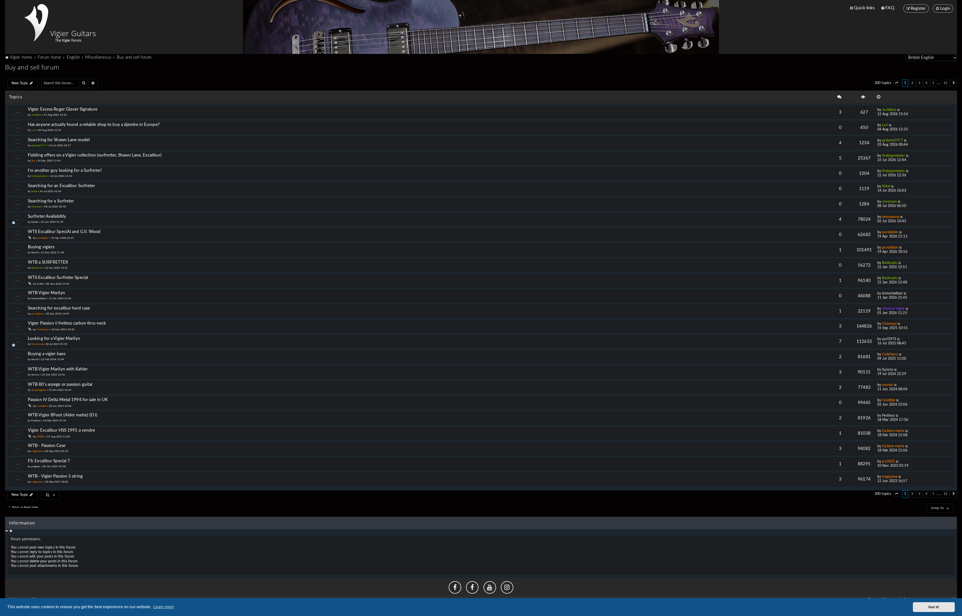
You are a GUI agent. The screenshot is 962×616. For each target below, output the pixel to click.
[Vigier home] (36, 22)
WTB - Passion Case (46, 445)
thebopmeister (893, 156)
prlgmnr (35, 466)
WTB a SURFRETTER (48, 262)
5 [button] (933, 83)
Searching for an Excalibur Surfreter (61, 186)
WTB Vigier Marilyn (46, 293)
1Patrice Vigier (893, 309)
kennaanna (890, 217)
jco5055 (888, 461)
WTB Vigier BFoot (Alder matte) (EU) (63, 415)
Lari (33, 130)
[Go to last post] (898, 110)
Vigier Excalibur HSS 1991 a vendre (61, 430)
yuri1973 (889, 339)
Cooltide (41, 406)
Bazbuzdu (37, 268)
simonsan (36, 206)
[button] (896, 83)
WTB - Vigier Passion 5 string (55, 476)
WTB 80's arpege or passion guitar (60, 384)
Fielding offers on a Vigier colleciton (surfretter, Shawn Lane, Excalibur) (95, 155)
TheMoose (43, 329)
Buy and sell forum (32, 67)
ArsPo (40, 284)
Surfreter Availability (47, 216)
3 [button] (919, 83)
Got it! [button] (933, 607)
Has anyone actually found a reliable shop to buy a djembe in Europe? (94, 124)
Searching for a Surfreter (51, 201)
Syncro (35, 374)
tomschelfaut (38, 298)
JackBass (36, 115)
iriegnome (36, 451)
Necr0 (35, 252)
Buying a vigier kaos (46, 354)
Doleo (34, 222)
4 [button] (926, 83)
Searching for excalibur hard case (59, 308)
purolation (43, 238)
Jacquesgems (38, 390)
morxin (887, 385)
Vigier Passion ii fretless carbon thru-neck (67, 323)
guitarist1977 (39, 145)
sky (33, 161)
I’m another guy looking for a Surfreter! (65, 170)
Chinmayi (889, 324)
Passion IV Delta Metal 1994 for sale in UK (68, 400)
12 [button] (945, 83)
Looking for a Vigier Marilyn (54, 338)
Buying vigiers (41, 247)
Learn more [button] (163, 607)
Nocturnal (37, 344)
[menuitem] (887, 8)
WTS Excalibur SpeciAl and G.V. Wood (64, 231)
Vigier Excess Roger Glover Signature (63, 109)
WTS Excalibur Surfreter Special (58, 277)
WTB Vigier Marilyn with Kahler (58, 369)
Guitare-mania (893, 431)
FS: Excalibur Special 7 (49, 461)
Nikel (34, 191)
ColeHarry (890, 354)
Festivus (36, 420)
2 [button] (912, 83)
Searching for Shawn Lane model (59, 140)
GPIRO (40, 436)
